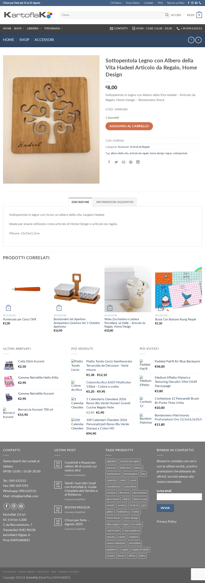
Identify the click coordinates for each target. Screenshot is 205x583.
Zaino (142, 556)
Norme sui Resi (175, 3)
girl (144, 505)
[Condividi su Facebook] (109, 162)
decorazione (140, 493)
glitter (110, 512)
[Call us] (200, 3)
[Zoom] (8, 179)
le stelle (137, 524)
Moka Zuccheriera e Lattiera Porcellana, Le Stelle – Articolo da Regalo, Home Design (125, 323)
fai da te (134, 505)
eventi (110, 505)
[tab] (80, 202)
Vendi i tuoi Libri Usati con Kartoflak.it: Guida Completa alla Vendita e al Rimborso (81, 489)
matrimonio (113, 530)
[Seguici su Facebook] (188, 3)
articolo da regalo (139, 153)
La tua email (164, 490)
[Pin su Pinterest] (131, 162)
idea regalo (113, 524)
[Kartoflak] (28, 15)
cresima (111, 493)
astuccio (111, 468)
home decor (113, 518)
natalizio (133, 537)
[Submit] (167, 15)
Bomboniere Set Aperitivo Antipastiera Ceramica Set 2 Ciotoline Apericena (77, 323)
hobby (136, 512)
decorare (124, 493)
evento (122, 505)
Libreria (33, 28)
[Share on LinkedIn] (138, 162)
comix (133, 480)
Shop (17, 28)
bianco (138, 468)
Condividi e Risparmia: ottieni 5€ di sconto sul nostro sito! (81, 466)
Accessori (44, 40)
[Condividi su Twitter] (116, 162)
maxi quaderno (132, 530)
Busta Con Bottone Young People (175, 319)
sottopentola (180, 153)
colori (123, 480)
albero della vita (119, 153)
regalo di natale (140, 549)
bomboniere (131, 474)
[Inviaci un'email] (196, 3)
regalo (124, 549)
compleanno (113, 486)
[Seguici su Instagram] (192, 3)
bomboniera (113, 474)
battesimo (125, 468)
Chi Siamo (116, 3)
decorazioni (113, 499)
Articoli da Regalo (140, 147)
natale (121, 537)
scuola (110, 556)
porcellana (135, 543)
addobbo (111, 461)
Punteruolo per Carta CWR (19, 319)
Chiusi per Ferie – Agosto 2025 (77, 522)
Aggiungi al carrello (129, 126)
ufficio (131, 556)
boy (143, 474)
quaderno (112, 549)
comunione (130, 486)
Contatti (148, 3)
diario (126, 499)
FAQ (160, 3)
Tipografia (52, 28)
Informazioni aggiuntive (115, 202)
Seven (121, 556)
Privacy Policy (167, 521)
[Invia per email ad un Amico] (123, 162)
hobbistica (123, 512)
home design (157, 153)
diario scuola (140, 499)
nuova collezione (116, 543)
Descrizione (80, 202)
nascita (111, 537)
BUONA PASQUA (77, 507)
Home (7, 28)
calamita (111, 480)
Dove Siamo (133, 3)
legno (169, 153)
